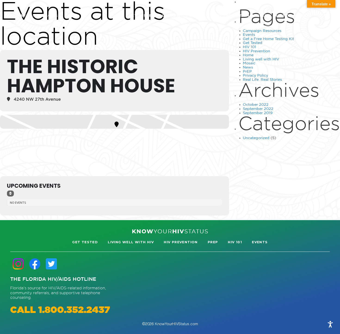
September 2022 (258, 109)
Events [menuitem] (304, 15)
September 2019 (257, 113)
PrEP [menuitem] (262, 15)
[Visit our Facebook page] (34, 264)
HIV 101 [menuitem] (282, 15)
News (248, 67)
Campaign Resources (262, 31)
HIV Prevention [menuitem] (233, 15)
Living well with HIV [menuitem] (185, 15)
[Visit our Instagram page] (18, 264)
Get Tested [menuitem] (142, 15)
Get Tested (252, 43)
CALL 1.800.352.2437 (60, 310)
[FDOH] (34, 15)
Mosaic (249, 63)
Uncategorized (256, 138)
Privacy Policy (255, 75)
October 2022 (256, 104)
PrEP (247, 71)
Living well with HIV (261, 59)
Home (248, 55)
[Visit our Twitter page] (51, 264)
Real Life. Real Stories (262, 79)
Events (249, 35)
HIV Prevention (256, 51)
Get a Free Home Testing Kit (268, 39)
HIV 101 (249, 47)
